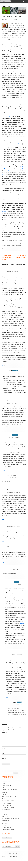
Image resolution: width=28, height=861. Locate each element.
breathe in (8, 170)
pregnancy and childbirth (10, 818)
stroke (4, 825)
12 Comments (14, 19)
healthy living (6, 805)
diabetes (4, 794)
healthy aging (6, 803)
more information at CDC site (14, 144)
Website (4, 758)
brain (3, 783)
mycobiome (4, 248)
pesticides (5, 816)
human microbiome (8, 807)
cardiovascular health (9, 790)
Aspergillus (4, 245)
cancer (4, 787)
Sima (3, 19)
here (6, 113)
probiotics (4, 243)
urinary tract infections (10, 829)
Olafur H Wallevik (11, 475)
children (5, 792)
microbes (17, 240)
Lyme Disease (6, 810)
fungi (17, 245)
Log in (15, 856)
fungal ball (13, 245)
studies (22, 605)
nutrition (20, 240)
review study (5, 211)
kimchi (19, 245)
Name (4, 748)
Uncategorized (7, 827)
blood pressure (7, 781)
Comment (4, 732)
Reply (3, 365)
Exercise (4, 799)
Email (3, 753)
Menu (25, 1)
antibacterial (14, 243)
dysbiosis (9, 245)
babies (3, 174)
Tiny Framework (9, 856)
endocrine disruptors (9, 796)
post (17, 27)
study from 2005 (7, 116)
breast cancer (6, 785)
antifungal (19, 243)
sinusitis (8, 243)
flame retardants (8, 801)
